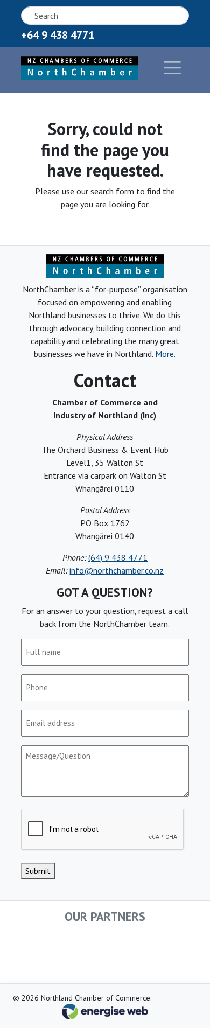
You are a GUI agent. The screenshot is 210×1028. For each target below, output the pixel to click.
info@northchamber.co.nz (116, 570)
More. (165, 353)
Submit (38, 870)
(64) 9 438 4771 (118, 557)
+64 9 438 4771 (57, 35)
